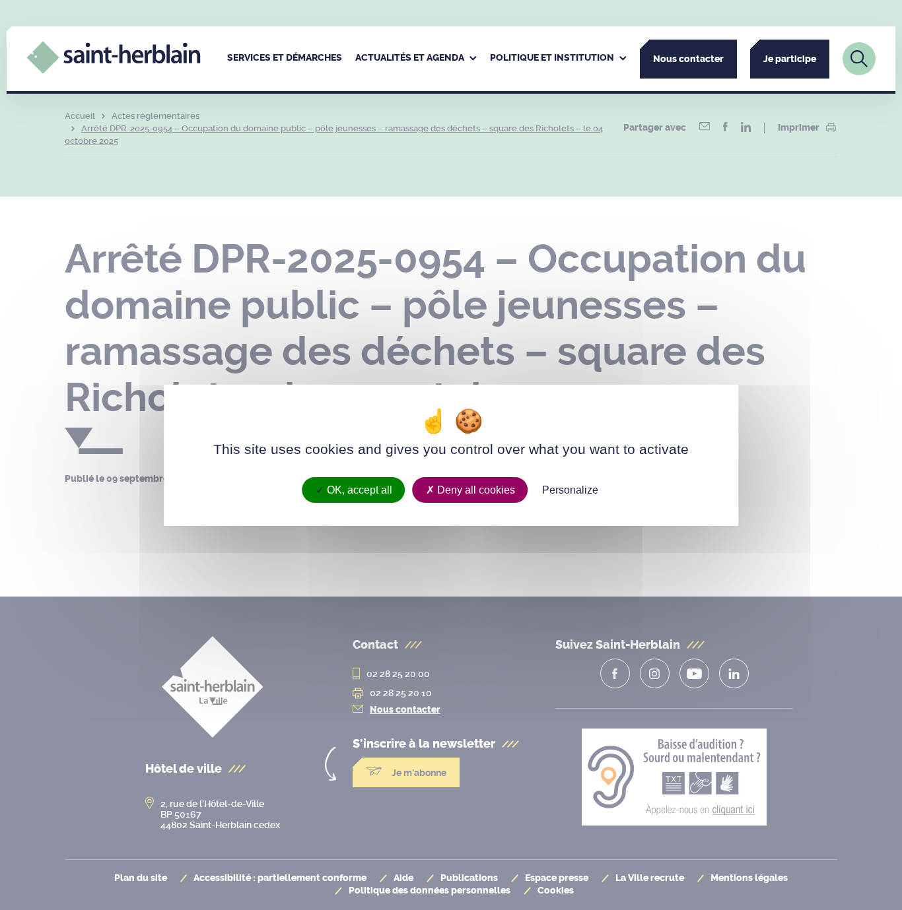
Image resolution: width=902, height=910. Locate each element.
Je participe (789, 59)
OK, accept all (358, 489)
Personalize (570, 489)
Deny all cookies (474, 489)
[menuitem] (284, 58)
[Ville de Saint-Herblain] (113, 70)
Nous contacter (688, 59)
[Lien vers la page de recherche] (859, 58)
